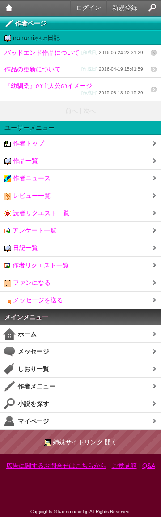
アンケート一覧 (33, 230)
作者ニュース (31, 178)
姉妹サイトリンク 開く (84, 442)
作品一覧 (24, 160)
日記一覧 (24, 247)
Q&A (148, 465)
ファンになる (31, 282)
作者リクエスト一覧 (40, 265)
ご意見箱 (124, 465)
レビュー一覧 (31, 195)
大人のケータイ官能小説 (9, 8)
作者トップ (27, 143)
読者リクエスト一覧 (40, 213)
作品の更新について (73, 69)
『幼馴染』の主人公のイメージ (73, 88)
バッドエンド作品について (73, 52)
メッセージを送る (37, 300)
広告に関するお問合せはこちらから (56, 465)
